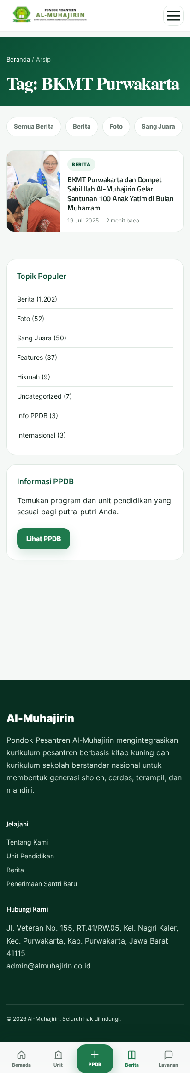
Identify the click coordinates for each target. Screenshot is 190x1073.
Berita (82, 126)
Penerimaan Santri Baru (41, 884)
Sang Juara (158, 126)
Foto (116, 126)
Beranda (18, 59)
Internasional (36, 435)
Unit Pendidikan (30, 856)
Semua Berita (34, 126)
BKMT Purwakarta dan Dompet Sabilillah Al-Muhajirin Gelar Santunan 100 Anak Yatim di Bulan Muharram (120, 193)
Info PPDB (32, 415)
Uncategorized (39, 396)
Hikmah (28, 377)
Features (30, 357)
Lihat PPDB (43, 539)
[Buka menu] (173, 16)
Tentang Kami (27, 842)
